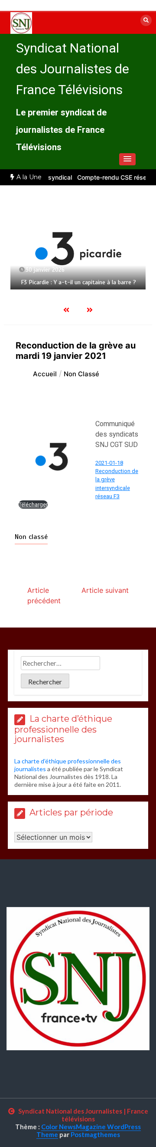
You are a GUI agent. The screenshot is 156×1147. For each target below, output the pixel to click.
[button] (127, 159)
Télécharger (33, 504)
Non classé (31, 536)
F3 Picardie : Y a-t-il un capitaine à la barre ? (78, 282)
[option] (78, 248)
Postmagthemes (95, 1134)
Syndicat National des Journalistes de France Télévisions (72, 68)
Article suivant (105, 590)
